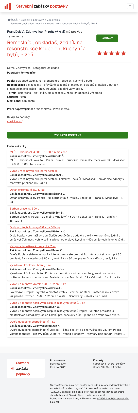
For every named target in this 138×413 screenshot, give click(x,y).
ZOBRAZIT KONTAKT (67, 135)
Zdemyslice (23, 68)
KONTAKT (107, 38)
